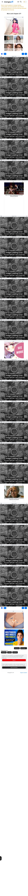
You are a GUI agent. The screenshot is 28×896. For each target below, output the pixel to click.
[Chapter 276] (23, 54)
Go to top (23, 648)
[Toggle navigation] (2, 2)
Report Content (23, 672)
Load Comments (14, 667)
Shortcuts (17, 648)
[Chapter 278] (26, 54)
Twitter (9, 652)
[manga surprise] (18, 2)
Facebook (4, 652)
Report (14, 660)
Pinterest (15, 652)
